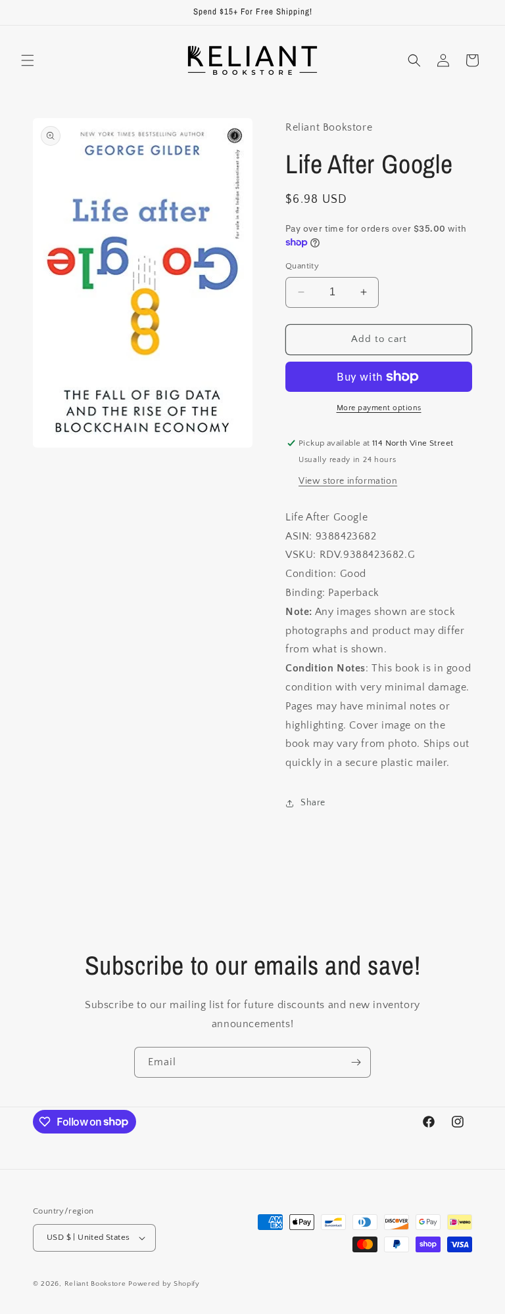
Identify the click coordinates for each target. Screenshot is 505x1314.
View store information (348, 481)
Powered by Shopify (164, 1284)
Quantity (302, 265)
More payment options (379, 408)
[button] (27, 60)
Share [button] (313, 802)
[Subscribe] (355, 1062)
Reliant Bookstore (95, 1284)
